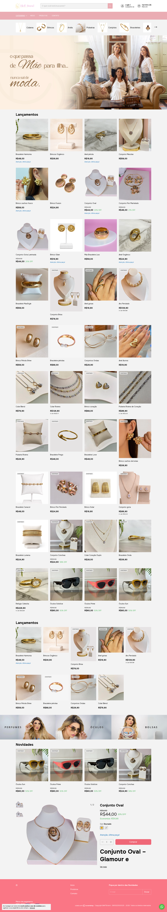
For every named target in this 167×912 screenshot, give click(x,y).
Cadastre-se (129, 7)
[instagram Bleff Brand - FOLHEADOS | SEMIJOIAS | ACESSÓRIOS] (16, 885)
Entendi (32, 908)
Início (32, 16)
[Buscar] (110, 6)
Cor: (105, 824)
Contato (55, 16)
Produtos (43, 16)
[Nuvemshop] (84, 906)
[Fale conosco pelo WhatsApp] (162, 907)
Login (127, 5)
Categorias (20, 16)
